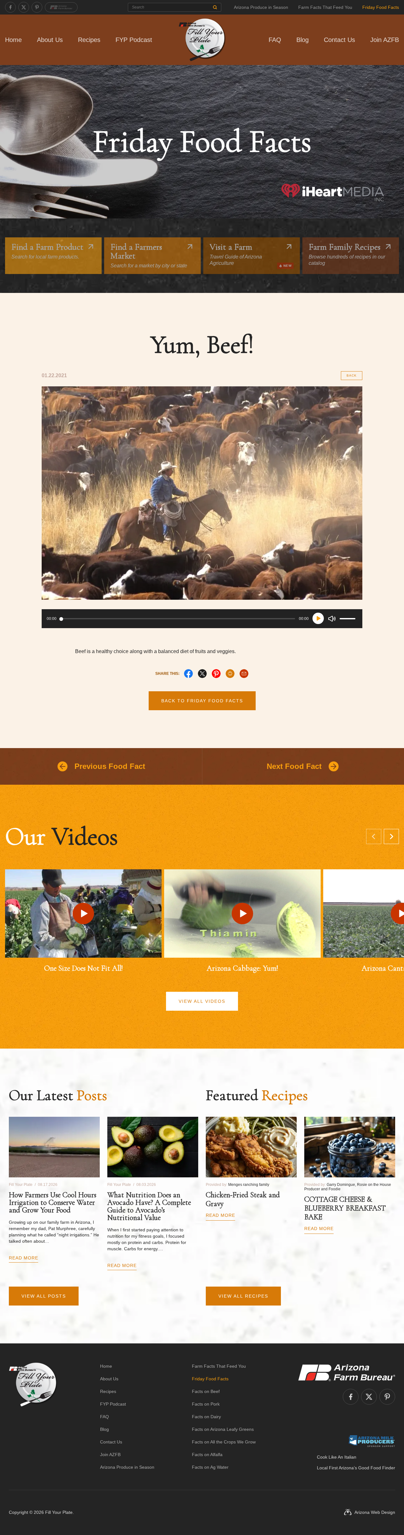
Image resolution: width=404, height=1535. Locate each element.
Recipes (89, 39)
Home (13, 39)
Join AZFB (384, 39)
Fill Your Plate (59, 1512)
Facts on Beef (206, 1391)
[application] (202, 618)
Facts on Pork (206, 1404)
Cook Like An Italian (336, 1457)
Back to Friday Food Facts (202, 700)
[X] (202, 674)
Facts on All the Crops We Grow (224, 1441)
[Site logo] (33, 1416)
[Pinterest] (37, 7)
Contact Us (339, 39)
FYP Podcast (134, 39)
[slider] (348, 618)
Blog (302, 39)
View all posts (43, 1296)
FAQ (275, 39)
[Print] (230, 674)
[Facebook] (10, 7)
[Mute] (332, 618)
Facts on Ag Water (210, 1467)
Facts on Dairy (206, 1416)
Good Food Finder (376, 1467)
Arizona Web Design (374, 1512)
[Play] (318, 618)
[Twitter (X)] (23, 7)
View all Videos (202, 1001)
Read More (23, 1257)
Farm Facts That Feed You (325, 7)
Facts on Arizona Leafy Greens (223, 1429)
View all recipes (243, 1296)
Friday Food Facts (380, 7)
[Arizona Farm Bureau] (61, 7)
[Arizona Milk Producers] (371, 1441)
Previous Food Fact (109, 766)
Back (352, 375)
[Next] (391, 836)
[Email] (244, 674)
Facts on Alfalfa (207, 1454)
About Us (50, 39)
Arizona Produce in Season (261, 7)
